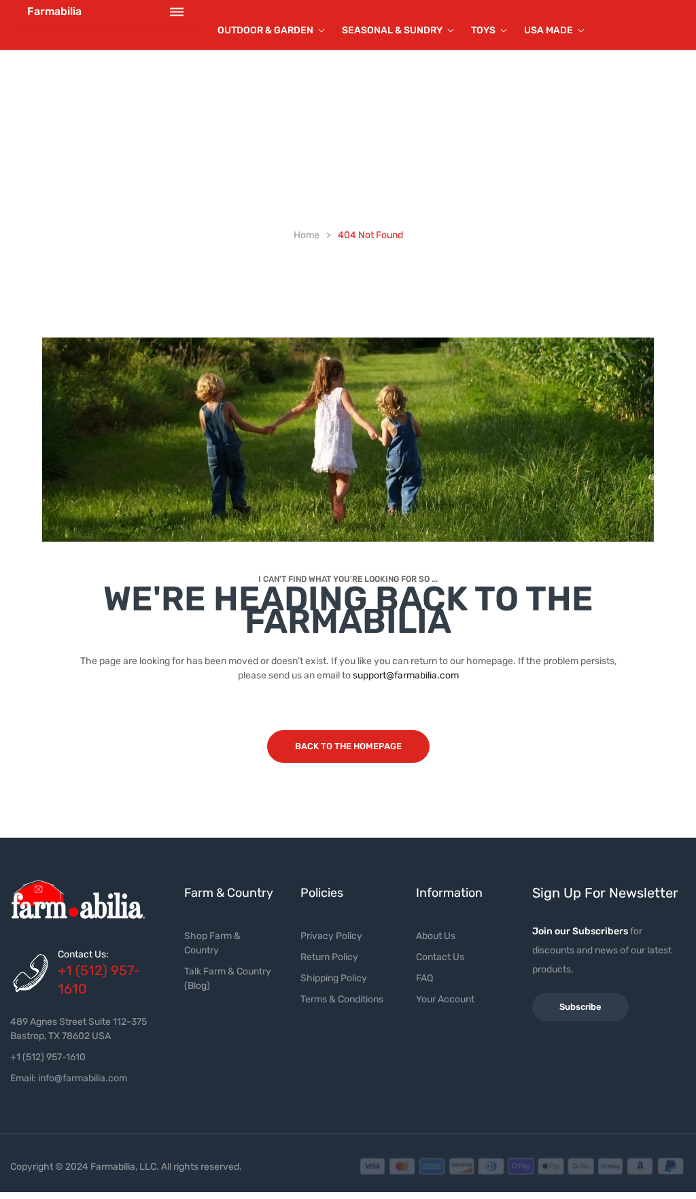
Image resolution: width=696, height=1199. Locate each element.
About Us (435, 936)
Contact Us (440, 957)
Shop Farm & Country (212, 943)
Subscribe (580, 1007)
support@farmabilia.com (406, 675)
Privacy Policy (331, 936)
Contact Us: (83, 954)
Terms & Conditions (341, 999)
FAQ (424, 978)
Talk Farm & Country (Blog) (227, 978)
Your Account (445, 999)
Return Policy (329, 957)
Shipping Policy (333, 978)
